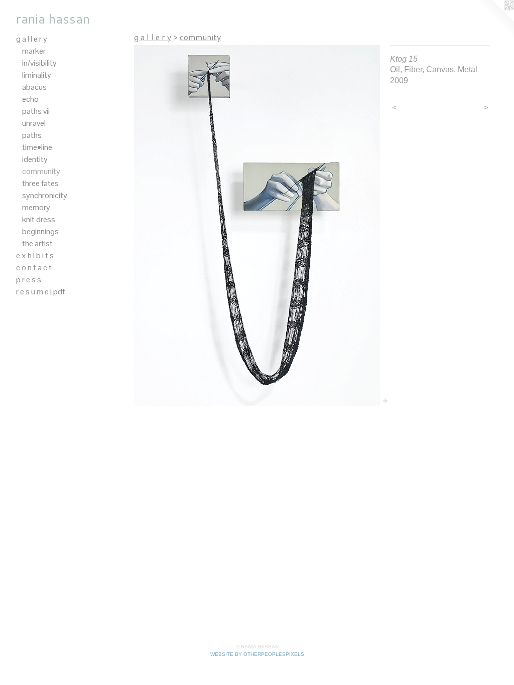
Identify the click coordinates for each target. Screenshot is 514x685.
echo (30, 99)
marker (34, 51)
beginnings (40, 231)
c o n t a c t (34, 267)
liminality (36, 75)
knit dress (38, 219)
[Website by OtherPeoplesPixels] (494, 20)
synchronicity (44, 195)
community (41, 171)
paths (32, 135)
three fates (40, 183)
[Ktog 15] (257, 225)
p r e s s (28, 279)
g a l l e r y (31, 39)
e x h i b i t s (35, 255)
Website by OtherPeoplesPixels (257, 654)
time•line (37, 147)
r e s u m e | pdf (40, 291)
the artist (37, 243)
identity (35, 159)
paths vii (36, 111)
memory (36, 207)
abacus (34, 87)
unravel (34, 123)
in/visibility (39, 63)
